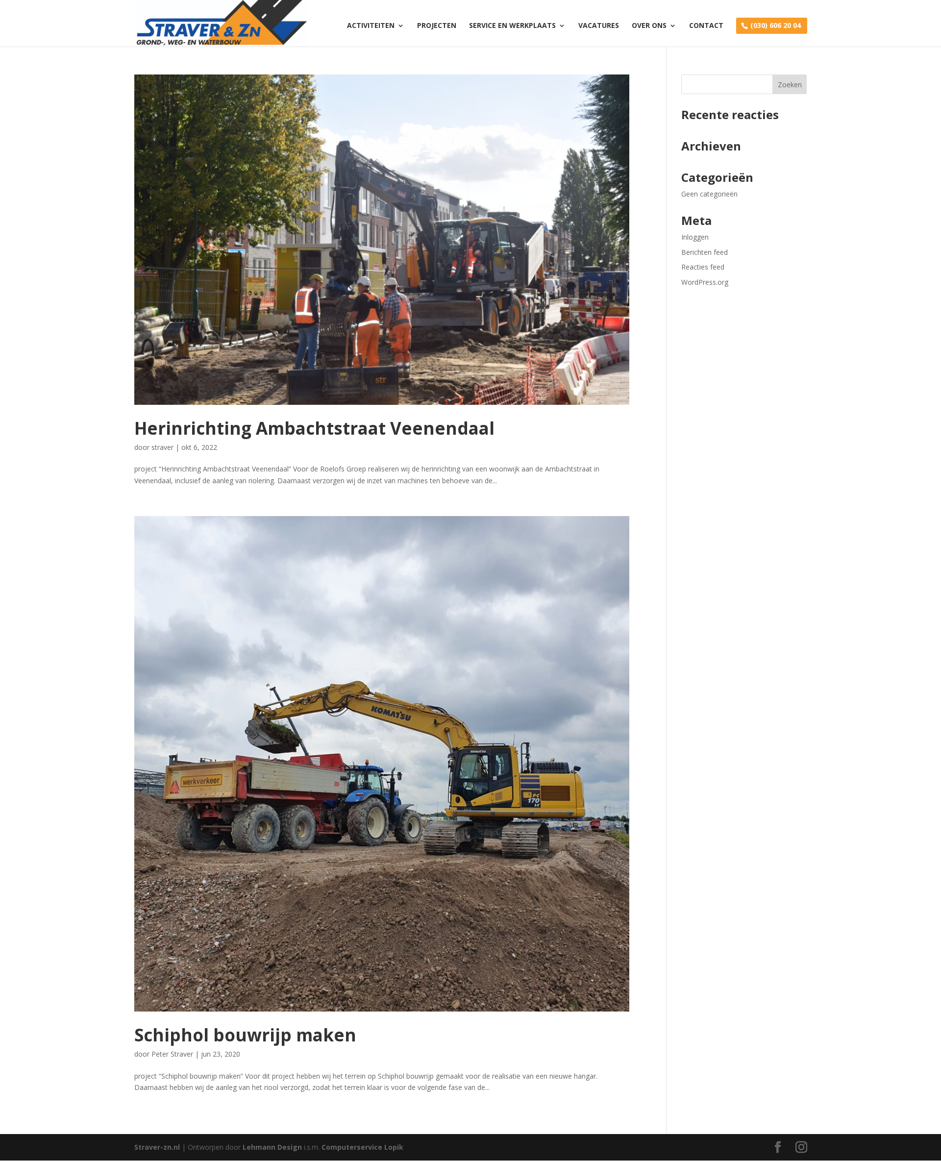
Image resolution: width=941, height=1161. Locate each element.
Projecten (436, 26)
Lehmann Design (273, 1147)
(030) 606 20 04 (775, 26)
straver (162, 447)
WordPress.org (704, 282)
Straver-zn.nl (157, 1147)
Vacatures (598, 26)
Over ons (649, 26)
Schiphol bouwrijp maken (245, 1034)
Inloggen (695, 237)
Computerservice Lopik (362, 1147)
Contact (706, 26)
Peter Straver (172, 1054)
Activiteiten (371, 26)
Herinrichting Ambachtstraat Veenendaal (314, 428)
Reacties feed (702, 267)
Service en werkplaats (512, 26)
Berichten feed (704, 252)
